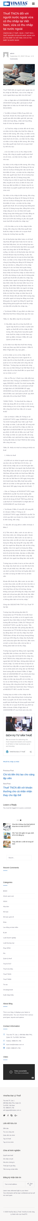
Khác (5, 922)
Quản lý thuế (7, 958)
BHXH (5, 891)
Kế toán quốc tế (8, 917)
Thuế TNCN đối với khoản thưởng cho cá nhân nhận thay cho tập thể (17, 791)
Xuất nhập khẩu (8, 995)
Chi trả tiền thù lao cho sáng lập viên (18, 776)
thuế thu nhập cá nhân (11, 761)
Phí (4, 953)
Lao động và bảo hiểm (10, 927)
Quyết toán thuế (8, 1155)
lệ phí (5, 932)
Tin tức (5, 984)
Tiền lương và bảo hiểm (10, 1169)
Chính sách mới (8, 896)
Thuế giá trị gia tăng (9, 1166)
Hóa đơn (6, 906)
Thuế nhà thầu (8, 969)
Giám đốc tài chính (9, 1135)
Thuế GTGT (7, 964)
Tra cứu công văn (8, 1132)
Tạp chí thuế (7, 1139)
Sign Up (31, 1184)
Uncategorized (8, 990)
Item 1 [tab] (17, 820)
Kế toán (5, 912)
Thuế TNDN (7, 979)
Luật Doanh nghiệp (9, 938)
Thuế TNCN (7, 974)
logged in (15, 808)
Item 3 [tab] (20, 820)
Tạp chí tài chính (8, 1142)
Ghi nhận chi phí (8, 1159)
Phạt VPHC (7, 948)
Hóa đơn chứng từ (9, 1162)
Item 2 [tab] (19, 820)
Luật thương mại (8, 943)
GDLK (5, 901)
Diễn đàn (6, 1128)
